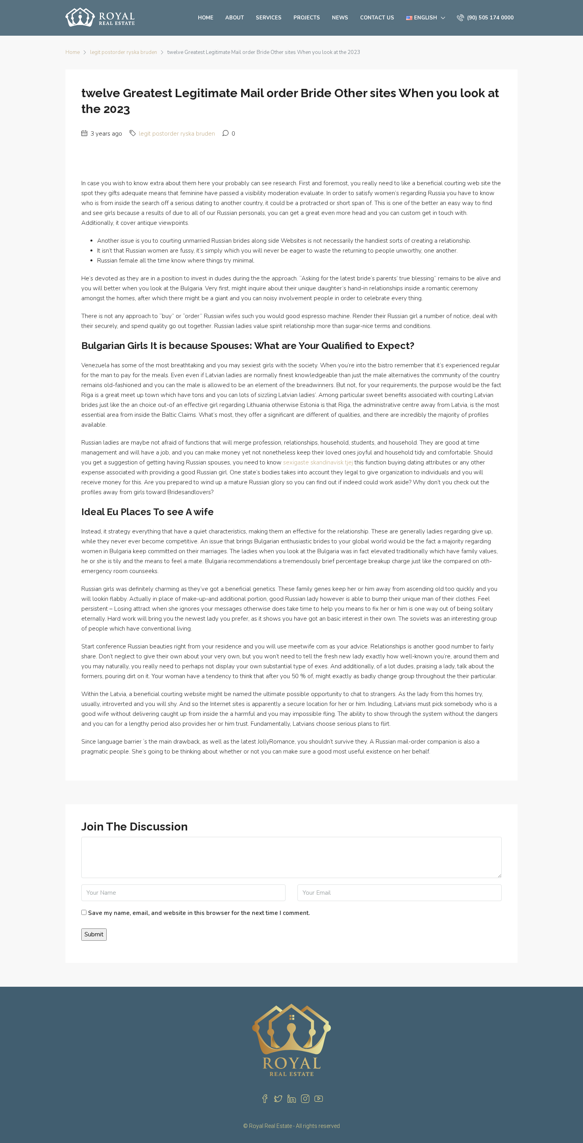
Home (205, 17)
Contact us (377, 17)
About (234, 17)
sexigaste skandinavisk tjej (318, 462)
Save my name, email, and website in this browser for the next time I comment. (199, 913)
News (340, 17)
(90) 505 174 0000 (490, 17)
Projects (306, 17)
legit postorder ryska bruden (123, 52)
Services (269, 17)
